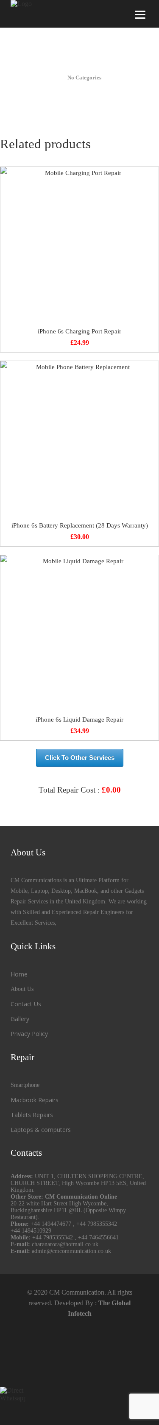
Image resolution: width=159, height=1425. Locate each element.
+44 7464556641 (98, 1237)
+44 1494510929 (31, 1230)
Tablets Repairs (32, 1115)
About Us (22, 989)
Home (19, 974)
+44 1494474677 (52, 1224)
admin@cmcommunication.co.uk (71, 1251)
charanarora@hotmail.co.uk (65, 1244)
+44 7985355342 (96, 1224)
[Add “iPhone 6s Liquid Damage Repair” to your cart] (79, 634)
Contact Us (26, 1004)
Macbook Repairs (35, 1100)
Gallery (20, 1019)
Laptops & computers (41, 1130)
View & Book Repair (79, 810)
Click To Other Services (79, 757)
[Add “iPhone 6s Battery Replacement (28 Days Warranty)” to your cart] (79, 440)
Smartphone (25, 1085)
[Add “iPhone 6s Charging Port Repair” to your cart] (79, 246)
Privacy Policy (29, 1034)
